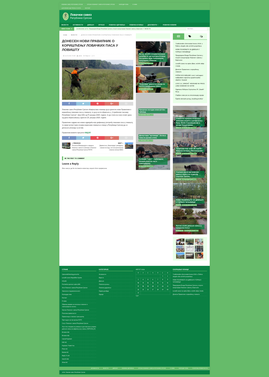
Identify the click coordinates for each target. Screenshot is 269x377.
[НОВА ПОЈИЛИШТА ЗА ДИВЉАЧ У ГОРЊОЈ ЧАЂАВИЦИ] (189, 242)
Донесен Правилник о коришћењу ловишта (186, 294)
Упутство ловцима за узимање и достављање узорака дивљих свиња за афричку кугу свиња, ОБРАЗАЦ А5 (79, 328)
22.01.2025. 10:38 (70, 56)
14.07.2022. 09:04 (145, 115)
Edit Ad (64, 342)
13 (153, 283)
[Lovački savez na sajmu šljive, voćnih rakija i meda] (180, 249)
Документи (152, 25)
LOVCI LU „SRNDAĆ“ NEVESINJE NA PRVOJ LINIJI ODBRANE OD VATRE (189, 84)
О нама (135, 4)
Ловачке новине (169, 25)
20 (153, 286)
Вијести (64, 25)
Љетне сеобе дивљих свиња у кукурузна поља (189, 227)
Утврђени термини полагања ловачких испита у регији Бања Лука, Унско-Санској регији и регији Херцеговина (189, 121)
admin (80, 56)
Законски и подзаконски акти (71, 291)
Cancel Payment (67, 339)
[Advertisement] (153, 187)
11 (143, 283)
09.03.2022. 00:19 (145, 166)
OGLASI (64, 281)
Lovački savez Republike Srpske (72, 278)
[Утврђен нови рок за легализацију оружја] (199, 255)
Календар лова (123, 4)
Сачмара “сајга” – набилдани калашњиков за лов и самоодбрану (151, 161)
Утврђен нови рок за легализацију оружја (189, 95)
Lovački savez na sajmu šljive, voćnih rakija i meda (188, 291)
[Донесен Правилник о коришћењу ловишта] (189, 249)
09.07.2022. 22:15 (144, 140)
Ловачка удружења (117, 25)
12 (148, 283)
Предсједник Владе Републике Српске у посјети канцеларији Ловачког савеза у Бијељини (189, 57)
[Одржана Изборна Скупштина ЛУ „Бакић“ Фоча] (189, 255)
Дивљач (90, 25)
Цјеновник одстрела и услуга (71, 8)
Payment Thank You (68, 346)
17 (138, 286)
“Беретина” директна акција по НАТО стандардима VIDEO (152, 85)
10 (138, 283)
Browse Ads (65, 332)
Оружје (101, 25)
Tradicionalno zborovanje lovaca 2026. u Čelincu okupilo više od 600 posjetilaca (189, 44)
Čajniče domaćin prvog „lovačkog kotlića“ (189, 99)
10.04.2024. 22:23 (145, 63)
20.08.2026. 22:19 (188, 205)
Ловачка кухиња (136, 25)
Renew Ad (65, 352)
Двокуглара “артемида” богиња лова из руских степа (152, 137)
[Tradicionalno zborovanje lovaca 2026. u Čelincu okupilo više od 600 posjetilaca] (180, 242)
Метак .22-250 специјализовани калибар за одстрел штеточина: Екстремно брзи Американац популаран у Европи (152, 57)
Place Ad (64, 349)
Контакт (87, 8)
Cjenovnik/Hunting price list (70, 274)
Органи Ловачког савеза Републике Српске (101, 4)
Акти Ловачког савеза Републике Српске (74, 288)
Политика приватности (69, 313)
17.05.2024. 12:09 (188, 179)
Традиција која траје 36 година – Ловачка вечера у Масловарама (189, 150)
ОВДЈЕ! (88, 132)
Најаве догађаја (104, 291)
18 (143, 286)
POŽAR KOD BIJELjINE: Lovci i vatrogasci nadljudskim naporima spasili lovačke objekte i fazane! (189, 77)
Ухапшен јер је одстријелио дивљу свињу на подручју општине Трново (187, 174)
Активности (78, 25)
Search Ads (65, 359)
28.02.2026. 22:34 (188, 153)
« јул (137, 296)
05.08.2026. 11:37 (188, 128)
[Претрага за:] (196, 29)
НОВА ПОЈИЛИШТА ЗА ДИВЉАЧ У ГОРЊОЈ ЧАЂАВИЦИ (187, 50)
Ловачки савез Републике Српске (72, 4)
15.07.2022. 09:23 (190, 231)
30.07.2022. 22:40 (145, 89)
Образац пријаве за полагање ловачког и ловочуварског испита (75, 305)
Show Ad (64, 362)
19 (148, 286)
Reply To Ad (65, 355)
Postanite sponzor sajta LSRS (71, 284)
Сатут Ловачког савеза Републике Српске (75, 323)
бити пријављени (101, 168)
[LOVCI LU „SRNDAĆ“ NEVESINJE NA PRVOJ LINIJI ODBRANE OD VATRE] (180, 255)
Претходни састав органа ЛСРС (72, 320)
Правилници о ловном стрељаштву (73, 316)
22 (163, 286)
